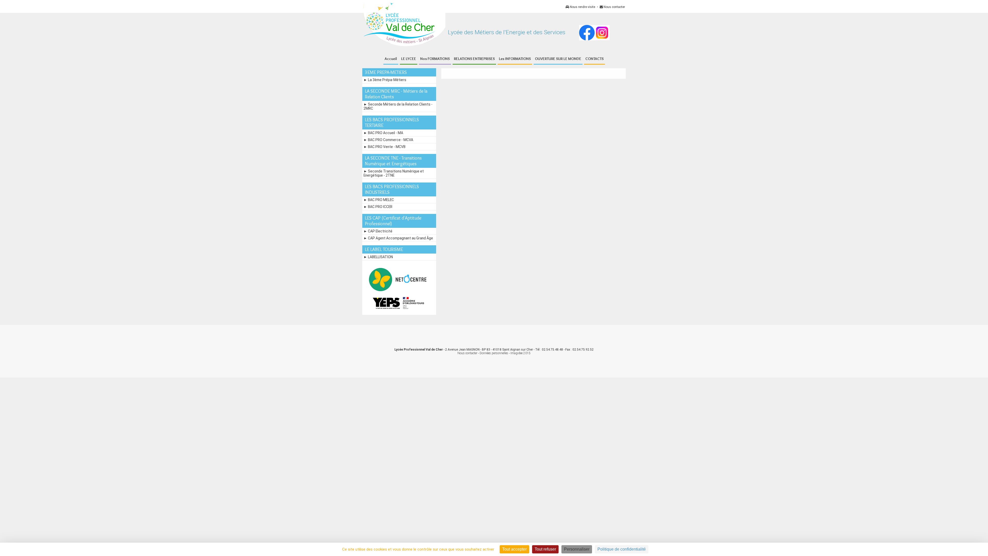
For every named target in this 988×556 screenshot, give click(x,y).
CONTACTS (594, 58)
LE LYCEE (408, 58)
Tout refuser (545, 549)
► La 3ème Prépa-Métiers (385, 80)
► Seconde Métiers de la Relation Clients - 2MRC (398, 106)
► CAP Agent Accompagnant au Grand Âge (398, 238)
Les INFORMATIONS (515, 58)
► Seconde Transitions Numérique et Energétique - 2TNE (394, 173)
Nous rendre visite (582, 7)
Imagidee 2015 (520, 353)
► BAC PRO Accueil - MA (383, 133)
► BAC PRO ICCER (378, 207)
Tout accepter (514, 549)
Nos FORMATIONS (435, 58)
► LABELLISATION (378, 257)
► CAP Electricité (378, 231)
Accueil (391, 58)
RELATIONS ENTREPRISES (474, 58)
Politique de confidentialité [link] (621, 549)
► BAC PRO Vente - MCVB (384, 147)
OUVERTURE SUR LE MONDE (558, 58)
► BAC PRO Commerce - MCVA (388, 140)
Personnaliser (576, 549)
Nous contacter (614, 7)
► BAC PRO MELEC (379, 200)
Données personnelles (494, 353)
